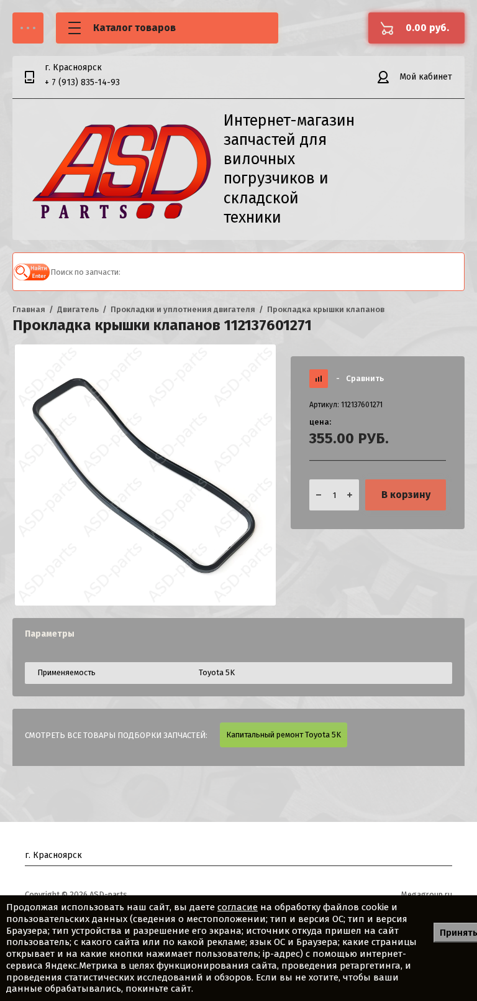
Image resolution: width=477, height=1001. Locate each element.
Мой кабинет (425, 77)
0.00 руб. (427, 28)
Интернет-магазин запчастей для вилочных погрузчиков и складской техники (289, 169)
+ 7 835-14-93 (82, 82)
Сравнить (360, 378)
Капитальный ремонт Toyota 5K (283, 734)
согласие (237, 907)
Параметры (50, 634)
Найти (31, 271)
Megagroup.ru (426, 894)
